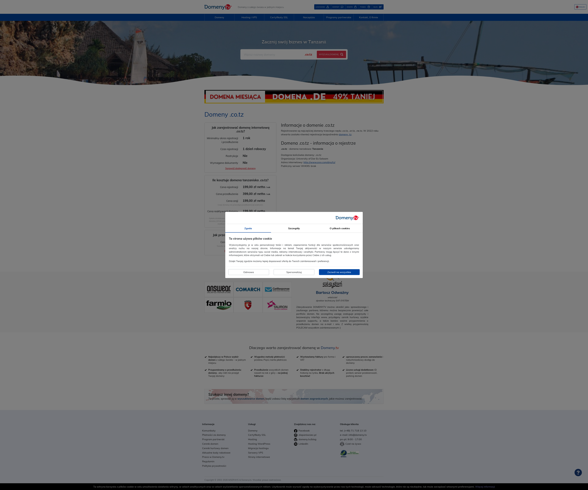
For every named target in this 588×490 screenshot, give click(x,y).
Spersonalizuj (294, 272)
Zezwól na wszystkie (339, 272)
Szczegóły (294, 228)
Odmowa (248, 272)
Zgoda (248, 228)
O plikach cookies (340, 228)
